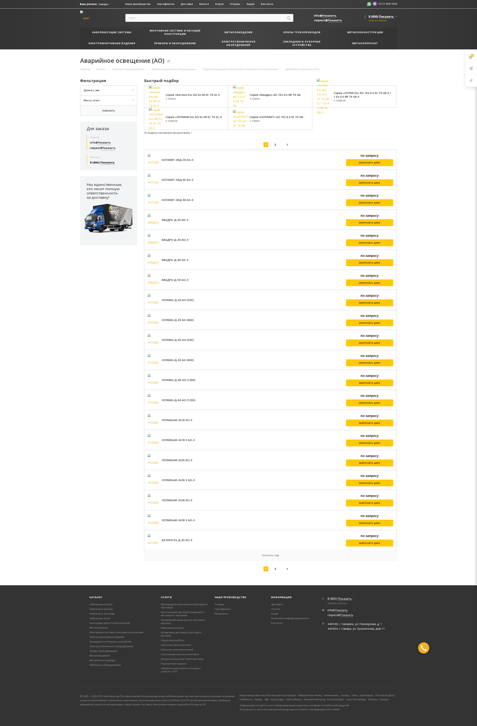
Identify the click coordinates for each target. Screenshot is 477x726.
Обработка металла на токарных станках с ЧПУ (181, 670)
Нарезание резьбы (172, 627)
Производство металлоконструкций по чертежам (184, 606)
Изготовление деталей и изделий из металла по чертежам (182, 613)
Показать (108, 110)
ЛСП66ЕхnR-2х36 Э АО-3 (178, 480)
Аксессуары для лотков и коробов (109, 623)
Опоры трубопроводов (103, 651)
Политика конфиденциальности (290, 618)
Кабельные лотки (99, 618)
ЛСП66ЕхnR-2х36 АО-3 (177, 460)
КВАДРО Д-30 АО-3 (175, 240)
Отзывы (219, 604)
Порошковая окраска (173, 663)
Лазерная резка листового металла (182, 659)
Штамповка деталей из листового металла (181, 634)
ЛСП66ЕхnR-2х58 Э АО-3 (178, 520)
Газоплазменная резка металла (180, 654)
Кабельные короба (100, 604)
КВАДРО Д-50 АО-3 (175, 280)
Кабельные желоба (101, 609)
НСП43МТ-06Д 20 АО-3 (177, 160)
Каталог (96, 597)
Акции (274, 613)
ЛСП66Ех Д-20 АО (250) (178, 300)
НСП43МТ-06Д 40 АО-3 (177, 200)
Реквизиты (221, 613)
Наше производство (231, 597)
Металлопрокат (98, 627)
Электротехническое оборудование (111, 646)
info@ (325, 15)
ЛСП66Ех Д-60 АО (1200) (178, 400)
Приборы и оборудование (105, 665)
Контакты (277, 623)
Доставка (276, 604)
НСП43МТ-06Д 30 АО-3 (177, 180)
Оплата (275, 609)
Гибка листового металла (176, 645)
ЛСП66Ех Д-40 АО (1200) (178, 380)
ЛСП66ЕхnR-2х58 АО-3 (177, 500)
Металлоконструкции (102, 660)
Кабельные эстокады (102, 613)
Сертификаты (223, 609)
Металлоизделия (99, 655)
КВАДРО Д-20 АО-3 (175, 220)
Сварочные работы (172, 640)
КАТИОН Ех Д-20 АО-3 (177, 540)
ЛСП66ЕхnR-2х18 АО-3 (177, 420)
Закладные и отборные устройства (110, 641)
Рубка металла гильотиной (177, 649)
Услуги (166, 597)
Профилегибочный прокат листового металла (183, 621)
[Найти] (288, 18)
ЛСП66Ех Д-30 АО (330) (178, 340)
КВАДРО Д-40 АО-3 (175, 260)
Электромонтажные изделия (106, 637)
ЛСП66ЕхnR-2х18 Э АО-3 (178, 440)
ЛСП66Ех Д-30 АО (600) (178, 360)
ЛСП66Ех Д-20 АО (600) (178, 320)
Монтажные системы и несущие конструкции (116, 632)
